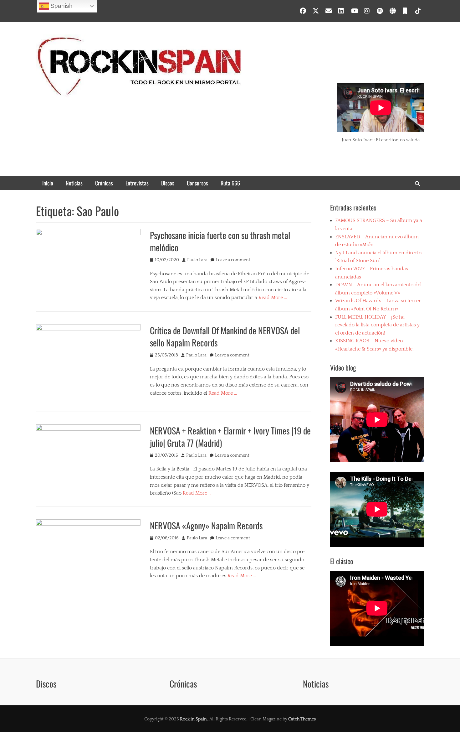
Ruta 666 (230, 183)
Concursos (197, 183)
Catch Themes (302, 719)
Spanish (61, 6)
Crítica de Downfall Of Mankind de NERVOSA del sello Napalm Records (225, 336)
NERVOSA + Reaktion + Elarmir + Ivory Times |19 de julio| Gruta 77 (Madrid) (230, 436)
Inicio (47, 183)
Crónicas (104, 183)
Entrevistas (137, 183)
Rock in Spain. (194, 719)
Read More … (272, 297)
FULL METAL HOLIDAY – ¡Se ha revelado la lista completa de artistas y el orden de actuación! (377, 325)
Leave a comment (233, 259)
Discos (167, 183)
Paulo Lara (197, 259)
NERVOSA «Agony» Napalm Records (206, 525)
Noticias (74, 183)
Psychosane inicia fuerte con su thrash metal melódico (220, 241)
